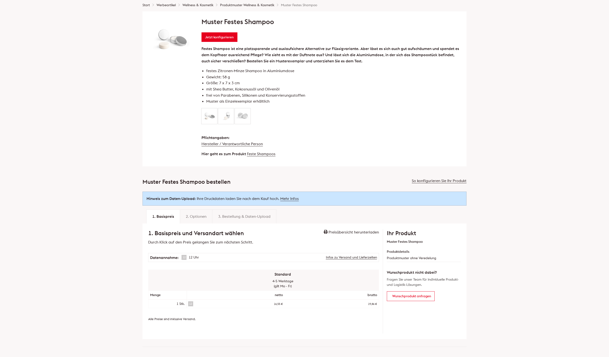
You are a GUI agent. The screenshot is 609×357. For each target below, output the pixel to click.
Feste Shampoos (261, 153)
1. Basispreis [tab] (163, 216)
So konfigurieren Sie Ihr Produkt (439, 180)
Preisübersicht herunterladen (353, 232)
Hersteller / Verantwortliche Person (232, 143)
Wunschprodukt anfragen (411, 296)
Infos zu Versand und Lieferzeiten (351, 257)
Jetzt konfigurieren (219, 37)
